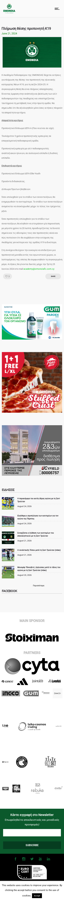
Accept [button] (37, 896)
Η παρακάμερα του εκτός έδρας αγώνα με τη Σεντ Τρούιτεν (38, 500)
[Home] (9, 12)
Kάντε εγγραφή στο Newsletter (32, 815)
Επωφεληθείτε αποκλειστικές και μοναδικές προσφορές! (32, 822)
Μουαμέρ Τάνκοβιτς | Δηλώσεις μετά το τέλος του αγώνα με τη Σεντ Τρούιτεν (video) (38, 568)
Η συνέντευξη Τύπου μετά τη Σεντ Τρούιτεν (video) (39, 550)
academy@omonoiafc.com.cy (38, 268)
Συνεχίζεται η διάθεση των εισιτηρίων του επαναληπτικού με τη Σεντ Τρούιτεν (35, 534)
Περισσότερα (38, 586)
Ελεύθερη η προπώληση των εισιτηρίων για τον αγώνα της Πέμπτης (37, 517)
